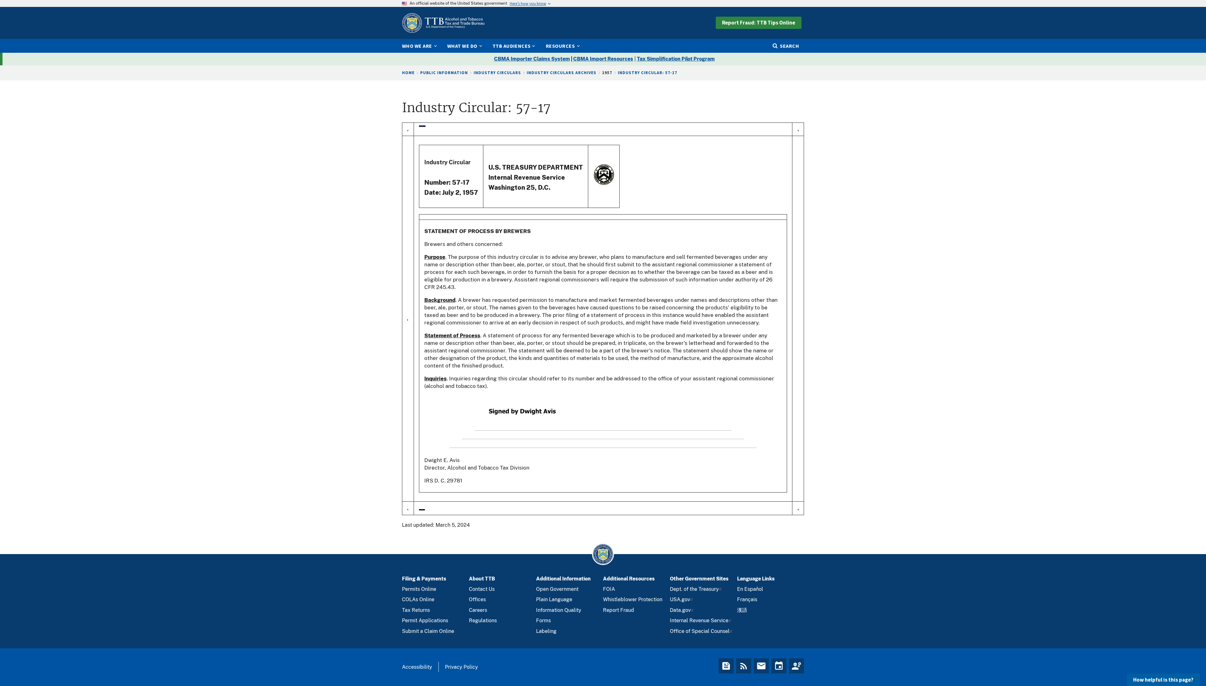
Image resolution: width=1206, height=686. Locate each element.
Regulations (483, 620)
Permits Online (419, 589)
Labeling (546, 631)
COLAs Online (418, 599)
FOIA (609, 589)
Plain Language (554, 599)
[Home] (443, 23)
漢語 (742, 610)
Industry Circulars (497, 72)
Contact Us (482, 589)
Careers (478, 610)
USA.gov (680, 599)
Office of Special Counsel (700, 631)
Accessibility (417, 667)
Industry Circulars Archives (561, 72)
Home (408, 72)
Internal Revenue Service (699, 620)
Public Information (444, 72)
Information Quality (558, 610)
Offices (477, 599)
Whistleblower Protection (632, 599)
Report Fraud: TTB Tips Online (758, 22)
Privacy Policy (461, 667)
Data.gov (680, 610)
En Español (750, 589)
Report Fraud (618, 610)
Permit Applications (425, 620)
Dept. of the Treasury (694, 589)
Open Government (557, 589)
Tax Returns (416, 610)
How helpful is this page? (1163, 679)
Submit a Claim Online (428, 631)
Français (747, 599)
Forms (543, 620)
